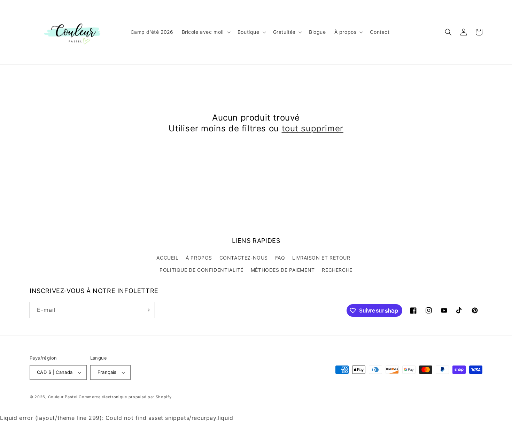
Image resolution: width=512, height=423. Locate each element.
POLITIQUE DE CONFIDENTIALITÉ (201, 270)
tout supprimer (312, 128)
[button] (205, 32)
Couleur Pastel (63, 396)
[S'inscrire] (147, 310)
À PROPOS (199, 258)
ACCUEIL (167, 258)
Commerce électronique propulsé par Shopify (125, 396)
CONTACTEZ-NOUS (243, 258)
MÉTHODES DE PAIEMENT (283, 270)
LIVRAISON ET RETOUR (321, 258)
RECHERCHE (337, 270)
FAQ (280, 258)
